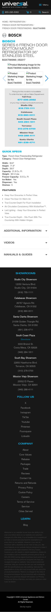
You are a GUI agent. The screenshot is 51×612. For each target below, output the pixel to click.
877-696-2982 (27, 99)
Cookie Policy (25, 492)
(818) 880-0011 (25, 311)
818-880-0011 (26, 115)
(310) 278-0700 (25, 370)
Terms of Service (25, 501)
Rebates (25, 459)
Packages (25, 464)
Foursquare (25, 431)
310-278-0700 (26, 128)
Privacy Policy (25, 487)
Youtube (25, 421)
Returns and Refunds (25, 482)
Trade (25, 468)
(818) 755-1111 (25, 292)
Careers (25, 497)
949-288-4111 (26, 135)
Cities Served (26, 511)
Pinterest (25, 426)
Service (26, 506)
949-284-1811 (26, 122)
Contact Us (25, 478)
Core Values (25, 454)
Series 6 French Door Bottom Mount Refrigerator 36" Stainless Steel (24, 50)
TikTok (25, 417)
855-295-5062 (9, 557)
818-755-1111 (26, 108)
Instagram (25, 412)
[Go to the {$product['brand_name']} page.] (11, 34)
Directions (25, 339)
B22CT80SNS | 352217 (13, 60)
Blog (25, 524)
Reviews (25, 473)
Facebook (25, 407)
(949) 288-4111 (25, 389)
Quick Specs (12, 151)
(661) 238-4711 (25, 329)
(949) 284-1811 (25, 352)
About (25, 449)
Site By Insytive (25, 606)
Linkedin (25, 436)
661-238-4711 (26, 142)
